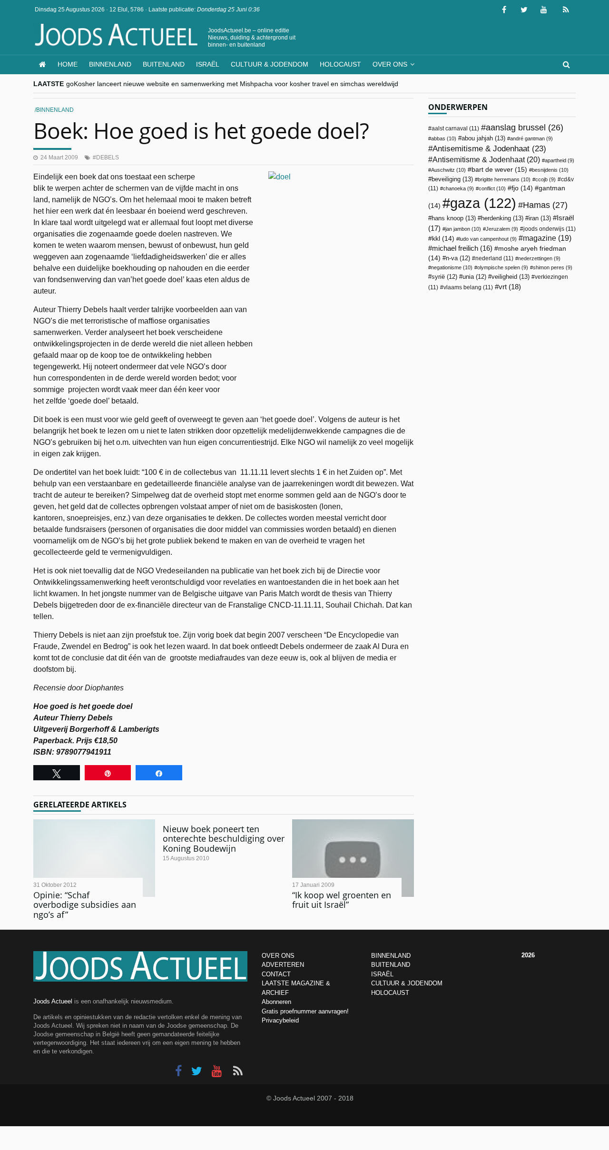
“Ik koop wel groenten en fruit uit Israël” (341, 900)
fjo (522, 188)
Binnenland (110, 64)
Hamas (545, 205)
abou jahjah (483, 138)
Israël (207, 64)
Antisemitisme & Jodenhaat (489, 148)
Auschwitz (448, 170)
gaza (483, 203)
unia (474, 277)
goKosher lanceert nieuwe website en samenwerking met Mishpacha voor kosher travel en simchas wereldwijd (232, 84)
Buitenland (164, 64)
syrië (444, 277)
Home (68, 64)
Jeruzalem (502, 229)
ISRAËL (382, 974)
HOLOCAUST (390, 992)
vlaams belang (468, 287)
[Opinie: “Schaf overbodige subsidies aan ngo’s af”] (94, 858)
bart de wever (499, 169)
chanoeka (458, 188)
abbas (443, 138)
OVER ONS (278, 955)
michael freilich (462, 248)
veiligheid (510, 276)
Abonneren (276, 1001)
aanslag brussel (524, 127)
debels (107, 157)
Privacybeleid (280, 1020)
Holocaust (340, 64)
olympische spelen (502, 267)
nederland (494, 258)
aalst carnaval (455, 128)
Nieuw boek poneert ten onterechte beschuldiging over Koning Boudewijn (224, 838)
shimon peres (552, 267)
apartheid (559, 160)
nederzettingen (539, 258)
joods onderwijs (549, 229)
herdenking (502, 218)
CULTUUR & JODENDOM (406, 983)
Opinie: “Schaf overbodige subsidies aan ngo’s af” (84, 904)
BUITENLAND (390, 964)
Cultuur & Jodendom (269, 64)
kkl (443, 238)
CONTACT (276, 974)
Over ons (390, 64)
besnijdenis (550, 170)
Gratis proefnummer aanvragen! (305, 1011)
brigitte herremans (504, 179)
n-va (458, 258)
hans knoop (454, 218)
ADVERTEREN (283, 964)
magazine (547, 238)
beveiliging (452, 179)
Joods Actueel (52, 1001)
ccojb (545, 179)
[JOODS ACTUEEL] (42, 64)
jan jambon (463, 229)
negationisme (451, 267)
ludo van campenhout (488, 239)
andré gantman (531, 138)
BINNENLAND (391, 955)
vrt (510, 287)
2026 (528, 955)
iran (540, 218)
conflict (492, 188)
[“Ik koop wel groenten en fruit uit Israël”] (353, 858)
